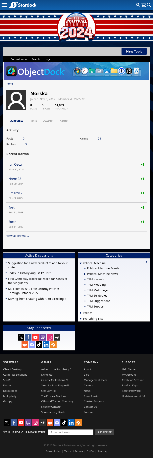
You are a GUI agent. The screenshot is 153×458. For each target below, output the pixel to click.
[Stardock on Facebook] (28, 337)
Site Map (102, 451)
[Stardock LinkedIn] (46, 344)
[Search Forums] (149, 5)
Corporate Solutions (15, 374)
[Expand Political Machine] (81, 263)
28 (99, 138)
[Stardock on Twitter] (21, 337)
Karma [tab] (64, 121)
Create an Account (133, 380)
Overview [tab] (16, 121)
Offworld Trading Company (57, 401)
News (87, 391)
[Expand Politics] (80, 313)
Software (10, 362)
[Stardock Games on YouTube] (35, 337)
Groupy (7, 401)
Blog (86, 374)
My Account (129, 374)
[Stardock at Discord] (31, 344)
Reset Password (131, 391)
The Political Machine (53, 396)
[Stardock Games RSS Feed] (53, 344)
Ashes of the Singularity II (56, 369)
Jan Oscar (16, 164)
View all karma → (17, 236)
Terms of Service (73, 451)
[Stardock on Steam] (57, 337)
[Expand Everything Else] (80, 319)
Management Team (95, 380)
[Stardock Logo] (22, 5)
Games (46, 362)
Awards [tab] (48, 121)
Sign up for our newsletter (24, 432)
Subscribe (104, 432)
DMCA (90, 451)
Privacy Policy (53, 451)
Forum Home (19, 59)
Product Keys (130, 385)
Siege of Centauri (51, 406)
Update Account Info (134, 396)
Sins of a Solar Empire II (55, 385)
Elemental (47, 374)
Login (48, 59)
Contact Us (90, 406)
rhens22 (15, 179)
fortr (12, 207)
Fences (7, 385)
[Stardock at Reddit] (24, 344)
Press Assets (91, 396)
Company (91, 362)
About (87, 369)
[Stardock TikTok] (39, 344)
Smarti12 (15, 193)
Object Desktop (12, 369)
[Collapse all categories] (146, 262)
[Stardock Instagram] (49, 337)
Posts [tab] (33, 121)
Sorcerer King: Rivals (53, 412)
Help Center (129, 369)
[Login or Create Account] (138, 5)
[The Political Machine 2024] (76, 26)
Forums (88, 412)
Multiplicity (9, 396)
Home (9, 83)
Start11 (7, 380)
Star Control (48, 391)
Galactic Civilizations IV (54, 380)
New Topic (134, 51)
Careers (88, 385)
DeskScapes (10, 391)
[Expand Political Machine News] (85, 274)
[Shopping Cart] (143, 5)
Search (36, 59)
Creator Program (94, 401)
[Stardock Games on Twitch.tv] (42, 337)
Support (128, 362)
